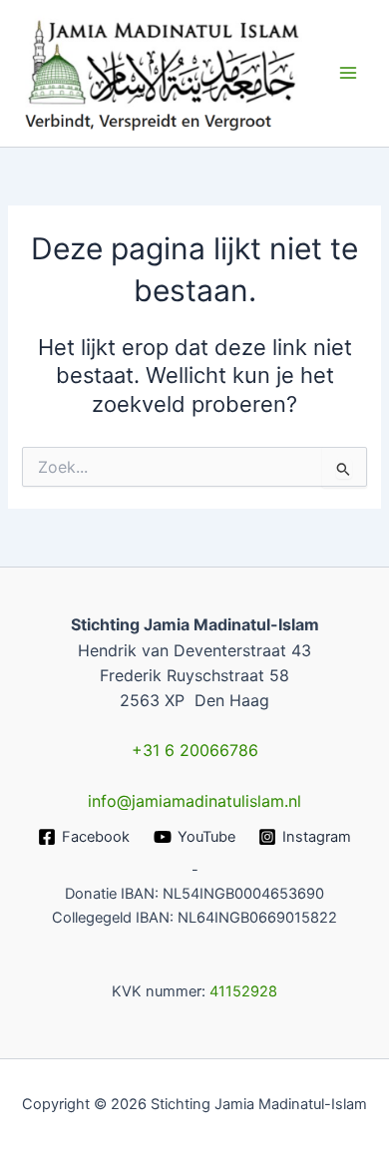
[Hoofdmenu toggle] (348, 73)
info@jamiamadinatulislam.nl (194, 801)
